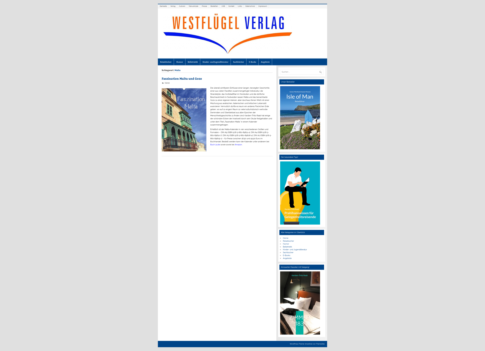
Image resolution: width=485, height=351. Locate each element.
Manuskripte (193, 6)
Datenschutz (250, 6)
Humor (179, 62)
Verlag (172, 6)
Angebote (265, 62)
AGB (223, 6)
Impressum (262, 6)
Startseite (163, 6)
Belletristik (193, 62)
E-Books (252, 62)
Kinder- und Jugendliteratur (215, 62)
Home (167, 83)
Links (240, 6)
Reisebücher (166, 62)
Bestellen (214, 6)
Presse (204, 6)
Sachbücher (238, 62)
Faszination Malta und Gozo (182, 78)
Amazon (238, 144)
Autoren (182, 6)
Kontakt (231, 6)
